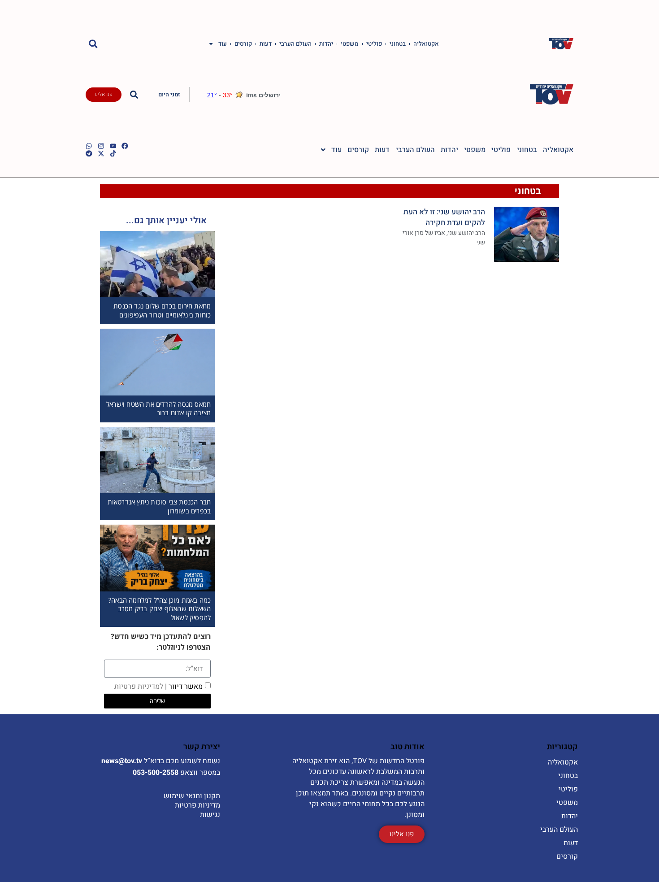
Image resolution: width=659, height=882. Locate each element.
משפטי (350, 43)
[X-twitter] (101, 153)
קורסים (243, 43)
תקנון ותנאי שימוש (192, 796)
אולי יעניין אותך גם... (166, 220)
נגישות (210, 814)
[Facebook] (124, 146)
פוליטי (374, 43)
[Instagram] (101, 146)
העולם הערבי (295, 43)
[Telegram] (89, 153)
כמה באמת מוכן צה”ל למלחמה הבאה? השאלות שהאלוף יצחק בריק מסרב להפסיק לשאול (159, 608)
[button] (93, 43)
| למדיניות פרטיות (140, 686)
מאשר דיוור (158, 686)
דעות (266, 43)
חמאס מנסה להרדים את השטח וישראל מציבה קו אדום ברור (158, 408)
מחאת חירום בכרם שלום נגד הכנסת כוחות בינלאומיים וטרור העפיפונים (162, 310)
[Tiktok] (113, 153)
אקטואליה (426, 43)
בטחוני (398, 43)
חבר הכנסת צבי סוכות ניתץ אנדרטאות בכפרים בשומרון (159, 506)
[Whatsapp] (89, 146)
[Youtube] (113, 146)
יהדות (326, 43)
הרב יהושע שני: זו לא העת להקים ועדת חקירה (444, 217)
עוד (222, 43)
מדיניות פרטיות (197, 805)
